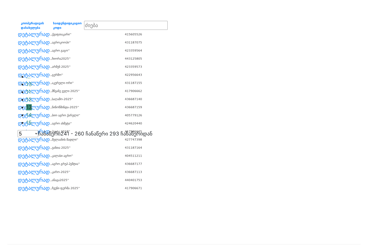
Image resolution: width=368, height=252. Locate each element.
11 (28, 92)
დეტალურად (34, 34)
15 (29, 123)
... (28, 76)
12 (29, 99)
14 (29, 115)
